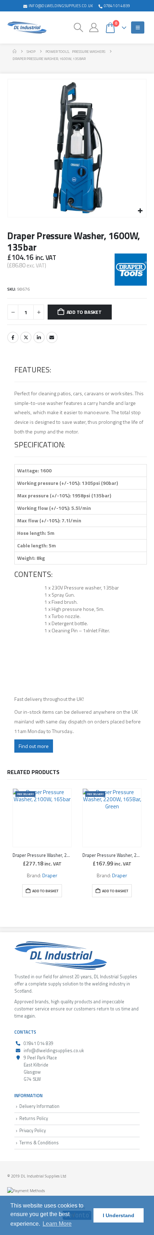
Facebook (13, 337)
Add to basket (84, 312)
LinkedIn (39, 337)
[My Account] (94, 27)
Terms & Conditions (39, 1142)
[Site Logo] (27, 27)
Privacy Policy (32, 1130)
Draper (49, 875)
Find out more (34, 746)
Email (52, 337)
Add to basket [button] (45, 891)
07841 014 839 (117, 6)
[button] (78, 27)
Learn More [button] (57, 1224)
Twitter (26, 337)
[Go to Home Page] (14, 51)
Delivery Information (39, 1106)
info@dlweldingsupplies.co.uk (61, 6)
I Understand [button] (118, 1215)
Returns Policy (33, 1118)
